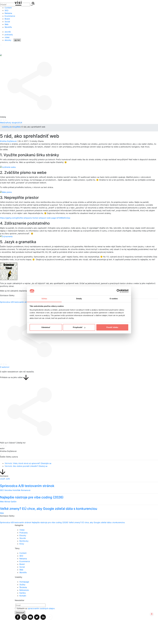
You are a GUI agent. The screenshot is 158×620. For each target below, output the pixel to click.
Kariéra (22, 593)
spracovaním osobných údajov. (41, 608)
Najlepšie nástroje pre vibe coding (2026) (50, 522)
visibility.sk (6, 127)
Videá (21, 530)
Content (8, 7)
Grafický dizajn (10, 122)
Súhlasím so (36, 608)
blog (15, 127)
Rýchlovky (23, 541)
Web (6, 24)
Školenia (23, 587)
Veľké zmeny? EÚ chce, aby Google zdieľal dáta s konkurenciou (97, 522)
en (19, 40)
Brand (7, 19)
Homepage (24, 582)
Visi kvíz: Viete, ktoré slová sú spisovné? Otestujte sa (28, 463)
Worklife (8, 27)
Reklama (8, 13)
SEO (6, 10)
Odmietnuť (45, 327)
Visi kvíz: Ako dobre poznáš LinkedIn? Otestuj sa (26, 466)
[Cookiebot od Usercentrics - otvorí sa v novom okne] (118, 291)
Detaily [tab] (79, 299)
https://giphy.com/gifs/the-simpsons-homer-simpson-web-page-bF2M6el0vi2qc (35, 218)
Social (7, 21)
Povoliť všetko (112, 327)
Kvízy (21, 544)
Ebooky (22, 535)
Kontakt (22, 596)
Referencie (24, 590)
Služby (22, 584)
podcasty (9, 34)
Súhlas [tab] (44, 299)
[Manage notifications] (152, 614)
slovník (8, 32)
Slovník (22, 538)
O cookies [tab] (114, 299)
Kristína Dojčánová (8, 141)
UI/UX (19, 122)
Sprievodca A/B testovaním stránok (15, 302)
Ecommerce (10, 16)
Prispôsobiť (77, 327)
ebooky (8, 40)
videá (7, 37)
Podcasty (23, 532)
